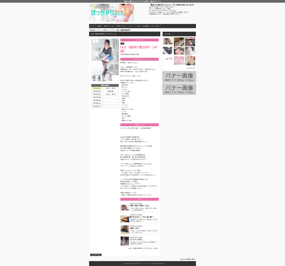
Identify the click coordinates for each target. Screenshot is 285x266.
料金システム (121, 26)
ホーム (92, 26)
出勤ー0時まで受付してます (139, 205)
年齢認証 (92, 30)
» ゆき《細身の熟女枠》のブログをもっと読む (143, 248)
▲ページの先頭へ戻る (187, 259)
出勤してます (134, 228)
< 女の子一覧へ (96, 255)
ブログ (138, 26)
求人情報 (146, 26)
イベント (131, 26)
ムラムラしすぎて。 (137, 239)
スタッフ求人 (155, 26)
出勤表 (99, 26)
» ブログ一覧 (190, 68)
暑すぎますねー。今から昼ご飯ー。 (142, 217)
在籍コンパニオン (109, 26)
